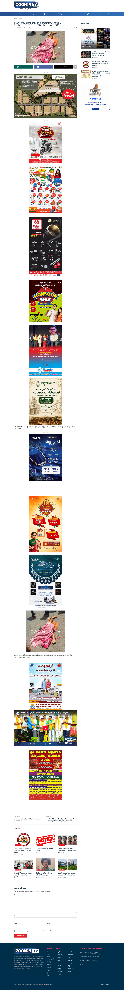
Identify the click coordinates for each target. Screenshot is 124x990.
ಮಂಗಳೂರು (70, 952)
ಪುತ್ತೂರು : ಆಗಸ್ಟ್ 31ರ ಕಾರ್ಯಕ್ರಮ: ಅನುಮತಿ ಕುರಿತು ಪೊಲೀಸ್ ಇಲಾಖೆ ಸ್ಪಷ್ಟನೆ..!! (22, 850)
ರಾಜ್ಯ (32, 14)
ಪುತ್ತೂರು (59, 965)
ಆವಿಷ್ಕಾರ (49, 964)
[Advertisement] (79, 5)
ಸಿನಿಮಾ (69, 971)
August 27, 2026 (19, 854)
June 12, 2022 (17, 27)
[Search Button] (108, 14)
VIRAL (48, 954)
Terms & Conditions (105, 984)
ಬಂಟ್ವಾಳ (29, 27)
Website (49, 923)
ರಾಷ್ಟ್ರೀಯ (45, 14)
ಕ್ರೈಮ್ (88, 14)
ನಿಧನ (59, 960)
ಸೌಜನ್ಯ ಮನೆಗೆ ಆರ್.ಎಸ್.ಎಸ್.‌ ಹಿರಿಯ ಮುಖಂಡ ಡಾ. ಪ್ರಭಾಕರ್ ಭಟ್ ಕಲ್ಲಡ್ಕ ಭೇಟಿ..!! (23, 875)
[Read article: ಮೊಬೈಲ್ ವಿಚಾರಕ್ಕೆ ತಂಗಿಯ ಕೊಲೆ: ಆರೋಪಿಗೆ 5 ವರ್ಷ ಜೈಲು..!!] (45, 864)
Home (15, 18)
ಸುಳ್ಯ (69, 974)
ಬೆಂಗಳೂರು (60, 971)
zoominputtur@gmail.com (90, 960)
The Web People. (49, 984)
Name (16, 916)
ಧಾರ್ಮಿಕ (59, 957)
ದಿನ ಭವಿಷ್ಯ (60, 954)
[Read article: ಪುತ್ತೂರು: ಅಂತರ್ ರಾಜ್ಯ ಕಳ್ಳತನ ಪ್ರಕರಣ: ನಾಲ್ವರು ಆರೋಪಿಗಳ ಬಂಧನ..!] (67, 840)
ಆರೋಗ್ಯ (49, 961)
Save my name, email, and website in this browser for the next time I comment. (37, 931)
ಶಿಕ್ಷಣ (69, 965)
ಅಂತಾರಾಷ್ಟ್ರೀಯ (60, 14)
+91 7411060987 (94, 957)
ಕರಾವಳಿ (48, 970)
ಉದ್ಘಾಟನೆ (49, 967)
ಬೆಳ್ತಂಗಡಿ (60, 974)
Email (16, 923)
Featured (20, 18)
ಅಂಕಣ (48, 956)
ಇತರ (99, 14)
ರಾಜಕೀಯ (75, 14)
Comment (17, 895)
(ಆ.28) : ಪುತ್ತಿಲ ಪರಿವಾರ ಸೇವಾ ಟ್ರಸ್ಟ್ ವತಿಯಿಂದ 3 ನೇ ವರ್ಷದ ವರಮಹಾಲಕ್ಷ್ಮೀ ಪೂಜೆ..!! (101, 53)
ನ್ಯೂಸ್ (20, 14)
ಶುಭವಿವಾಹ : (71, 968)
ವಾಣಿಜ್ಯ (69, 963)
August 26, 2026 (62, 852)
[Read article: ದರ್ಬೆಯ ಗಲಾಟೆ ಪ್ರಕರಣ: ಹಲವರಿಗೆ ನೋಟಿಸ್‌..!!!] (45, 840)
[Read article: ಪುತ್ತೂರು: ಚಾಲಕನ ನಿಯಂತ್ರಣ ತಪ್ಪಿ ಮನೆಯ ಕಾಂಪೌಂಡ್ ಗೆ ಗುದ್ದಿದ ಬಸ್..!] (67, 864)
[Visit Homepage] (26, 5)
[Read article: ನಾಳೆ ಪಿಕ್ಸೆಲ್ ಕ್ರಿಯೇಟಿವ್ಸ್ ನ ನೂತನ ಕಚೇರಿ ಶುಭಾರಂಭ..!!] (95, 38)
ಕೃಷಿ (47, 973)
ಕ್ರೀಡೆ (48, 975)
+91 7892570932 (84, 957)
